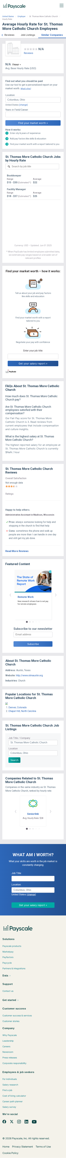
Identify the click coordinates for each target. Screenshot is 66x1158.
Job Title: (16, 873)
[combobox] (33, 100)
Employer (21, 16)
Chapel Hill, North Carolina (22, 711)
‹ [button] (10, 594)
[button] (2, 34)
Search (14, 760)
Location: (10, 95)
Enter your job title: (33, 350)
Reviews (28, 53)
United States (8, 16)
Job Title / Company (19, 738)
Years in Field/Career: (16, 109)
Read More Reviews (17, 551)
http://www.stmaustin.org (29, 675)
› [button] (56, 594)
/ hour (15, 64)
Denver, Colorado (17, 707)
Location (13, 748)
